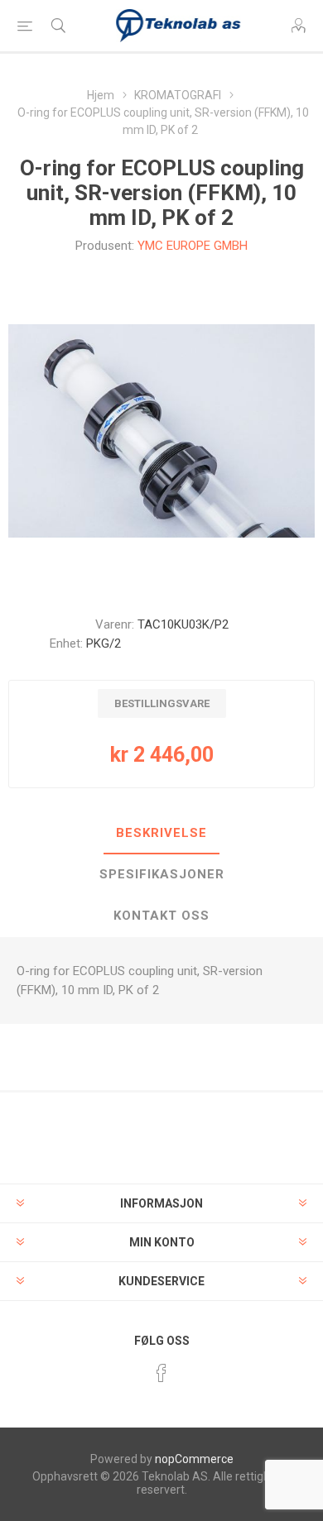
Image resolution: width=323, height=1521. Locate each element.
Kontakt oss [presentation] (161, 915)
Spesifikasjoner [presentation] (161, 874)
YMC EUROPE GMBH (192, 245)
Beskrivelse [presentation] (161, 832)
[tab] (161, 833)
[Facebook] (161, 1373)
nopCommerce (194, 1459)
